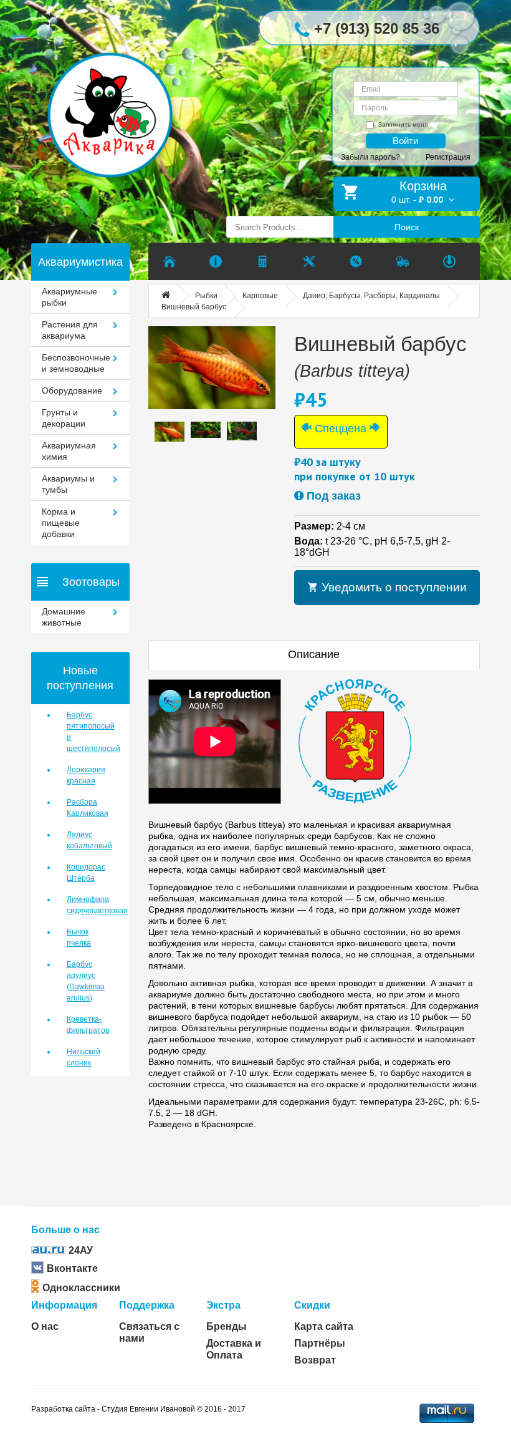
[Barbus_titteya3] (211, 368)
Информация (64, 1305)
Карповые (260, 295)
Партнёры (319, 1343)
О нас (45, 1326)
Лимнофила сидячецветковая (89, 905)
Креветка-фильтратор (88, 1025)
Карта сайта (323, 1326)
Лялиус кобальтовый (89, 840)
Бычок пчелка (79, 937)
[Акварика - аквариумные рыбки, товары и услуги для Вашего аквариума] (119, 96)
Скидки (312, 1305)
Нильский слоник (83, 1057)
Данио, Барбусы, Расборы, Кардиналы (371, 295)
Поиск (406, 227)
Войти (405, 140)
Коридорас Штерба (86, 873)
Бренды (226, 1326)
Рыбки (206, 295)
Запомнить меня (402, 124)
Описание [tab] (314, 654)
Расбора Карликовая (87, 808)
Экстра (223, 1305)
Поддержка (146, 1305)
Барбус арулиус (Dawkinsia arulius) (86, 981)
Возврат (315, 1360)
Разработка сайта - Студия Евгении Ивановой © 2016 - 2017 (138, 1409)
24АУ (81, 1250)
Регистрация (448, 157)
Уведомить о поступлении (392, 587)
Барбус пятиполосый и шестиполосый (89, 731)
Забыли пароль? (370, 157)
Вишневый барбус (193, 307)
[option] (169, 431)
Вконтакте (72, 1268)
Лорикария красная (86, 775)
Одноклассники (81, 1287)
